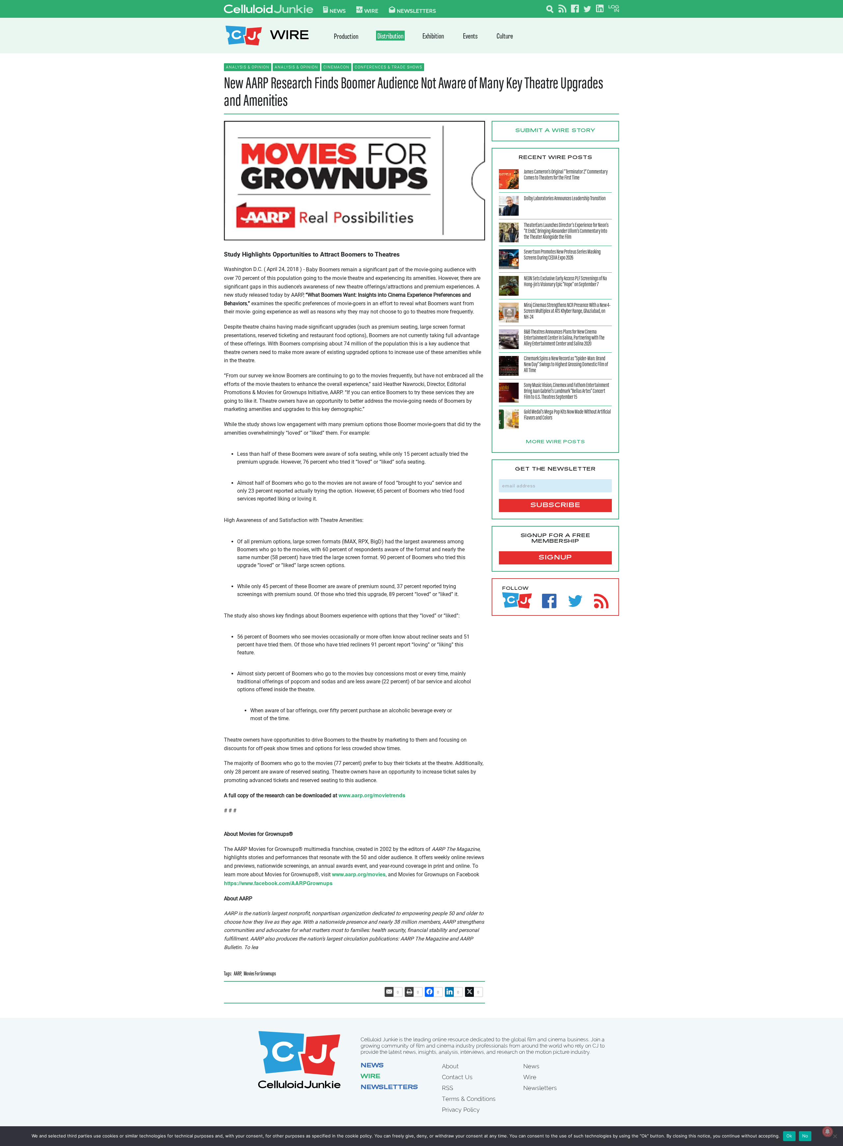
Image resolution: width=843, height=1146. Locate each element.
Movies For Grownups (260, 974)
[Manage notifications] (827, 1131)
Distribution (390, 37)
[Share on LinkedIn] (449, 992)
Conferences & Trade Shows (388, 67)
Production (346, 37)
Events (470, 37)
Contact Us (457, 1077)
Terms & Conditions (469, 1098)
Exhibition (433, 37)
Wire (370, 1077)
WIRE (289, 36)
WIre (371, 10)
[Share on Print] (409, 992)
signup (555, 557)
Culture (505, 37)
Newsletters (416, 10)
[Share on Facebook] (429, 992)
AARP (237, 974)
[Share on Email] (389, 992)
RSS (447, 1087)
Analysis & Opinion (247, 67)
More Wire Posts (555, 442)
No (805, 1135)
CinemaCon (336, 67)
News (338, 10)
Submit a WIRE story (555, 131)
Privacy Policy (461, 1109)
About (450, 1066)
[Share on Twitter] (469, 992)
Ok (789, 1135)
